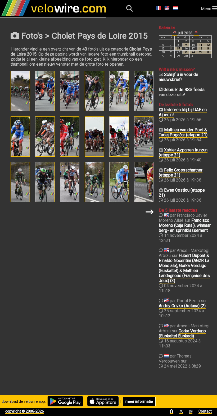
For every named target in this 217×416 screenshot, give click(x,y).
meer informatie (139, 401)
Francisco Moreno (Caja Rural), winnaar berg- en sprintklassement (185, 225)
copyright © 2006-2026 (24, 411)
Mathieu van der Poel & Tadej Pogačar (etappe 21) (183, 132)
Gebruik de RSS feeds (184, 89)
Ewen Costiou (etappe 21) (182, 193)
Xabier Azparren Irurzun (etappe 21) (183, 152)
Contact (205, 411)
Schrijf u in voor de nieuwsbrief (178, 77)
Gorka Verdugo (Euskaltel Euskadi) (182, 333)
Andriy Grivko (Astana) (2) (182, 305)
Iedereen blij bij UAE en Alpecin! (183, 112)
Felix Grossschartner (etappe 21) (180, 173)
